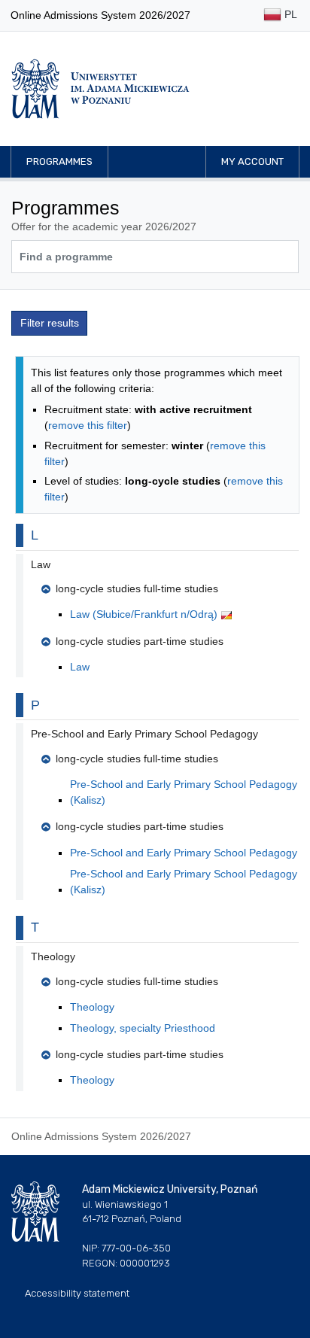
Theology (92, 1007)
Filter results (49, 323)
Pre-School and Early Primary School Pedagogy (183, 853)
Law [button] (40, 564)
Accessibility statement (77, 1293)
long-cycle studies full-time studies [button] (137, 588)
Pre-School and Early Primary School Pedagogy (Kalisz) (183, 792)
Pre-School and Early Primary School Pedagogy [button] (144, 734)
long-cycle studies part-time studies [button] (139, 641)
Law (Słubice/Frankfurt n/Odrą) (145, 614)
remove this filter (87, 425)
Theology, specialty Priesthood (142, 1028)
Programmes (59, 161)
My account (252, 161)
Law (80, 667)
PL (289, 14)
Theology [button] (53, 956)
